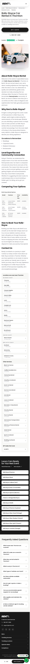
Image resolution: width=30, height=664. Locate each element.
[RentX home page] (6, 4)
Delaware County (6, 10)
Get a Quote (15, 30)
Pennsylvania (22, 8)
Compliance (5, 655)
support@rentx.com (9, 632)
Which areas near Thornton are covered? (12, 554)
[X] (6, 636)
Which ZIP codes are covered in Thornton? (12, 560)
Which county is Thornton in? (11, 573)
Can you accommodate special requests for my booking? (12, 598)
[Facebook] (3, 636)
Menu (3, 641)
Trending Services (7, 645)
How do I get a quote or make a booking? (12, 591)
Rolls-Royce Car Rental (11, 8)
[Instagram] (9, 636)
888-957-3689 (16, 35)
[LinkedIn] (13, 636)
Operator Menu (6, 652)
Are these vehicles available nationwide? (11, 584)
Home (3, 8)
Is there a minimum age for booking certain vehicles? (11, 612)
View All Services (6, 466)
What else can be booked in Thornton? (11, 567)
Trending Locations (7, 648)
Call (7, 661)
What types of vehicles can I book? (13, 578)
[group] (15, 205)
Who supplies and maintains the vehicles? (12, 605)
